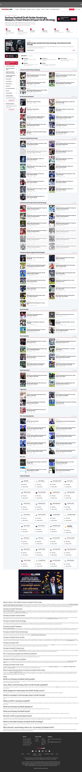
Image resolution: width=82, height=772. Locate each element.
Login (79, 9)
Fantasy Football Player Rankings (11, 63)
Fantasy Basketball (27, 742)
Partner (28, 753)
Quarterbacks (11, 79)
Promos (33, 9)
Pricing (37, 739)
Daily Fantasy (23, 9)
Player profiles (27, 486)
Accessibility (46, 753)
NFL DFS (11, 90)
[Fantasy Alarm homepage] (6, 9)
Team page (27, 484)
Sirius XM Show (43, 743)
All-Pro (71, 9)
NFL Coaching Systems (11, 88)
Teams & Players (11, 93)
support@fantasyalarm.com (54, 742)
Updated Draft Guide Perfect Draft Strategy (11, 72)
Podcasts (43, 741)
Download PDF (11, 100)
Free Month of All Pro (54, 9)
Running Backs (11, 81)
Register (52, 753)
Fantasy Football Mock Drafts (11, 69)
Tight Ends (11, 86)
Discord (43, 9)
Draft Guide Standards (11, 66)
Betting (28, 9)
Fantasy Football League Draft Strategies (11, 76)
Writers (47, 9)
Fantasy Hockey (26, 744)
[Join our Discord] (76, 9)
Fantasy (17, 9)
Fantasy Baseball (27, 741)
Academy (38, 9)
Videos (43, 739)
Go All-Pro (73, 18)
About (22, 753)
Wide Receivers (11, 83)
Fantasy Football (27, 739)
